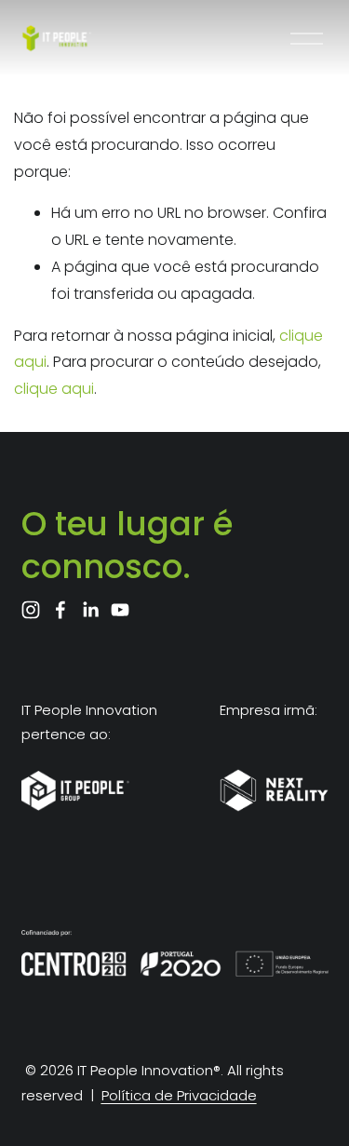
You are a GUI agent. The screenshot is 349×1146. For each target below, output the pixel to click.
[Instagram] (30, 609)
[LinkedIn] (90, 609)
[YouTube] (120, 609)
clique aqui (54, 388)
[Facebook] (60, 609)
